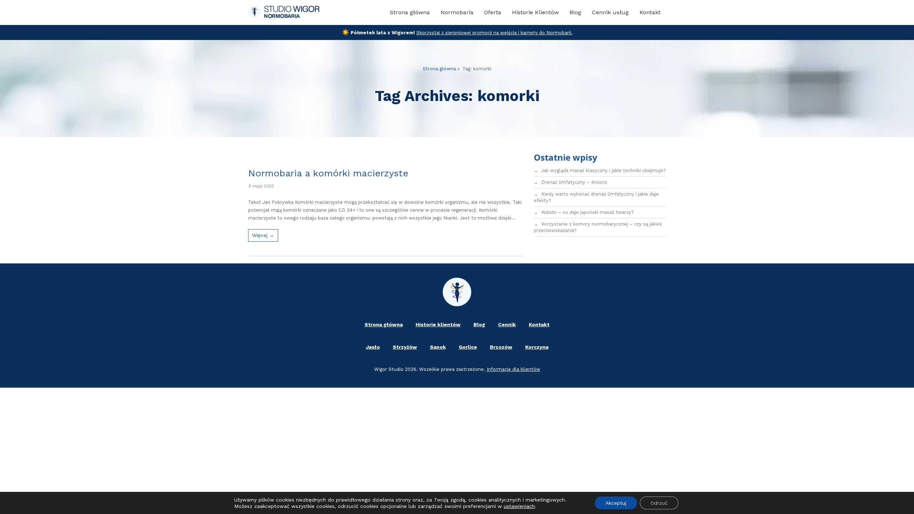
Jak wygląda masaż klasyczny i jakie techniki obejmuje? (603, 170)
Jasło (373, 347)
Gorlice (468, 347)
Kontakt (650, 12)
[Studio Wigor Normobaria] (284, 12)
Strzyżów (405, 347)
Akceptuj (616, 503)
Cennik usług (610, 12)
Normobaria (457, 12)
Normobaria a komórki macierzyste (328, 173)
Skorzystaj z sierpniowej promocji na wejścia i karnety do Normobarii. (494, 32)
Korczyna (536, 347)
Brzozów (501, 347)
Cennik (507, 324)
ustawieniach (519, 506)
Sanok (438, 347)
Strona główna (410, 12)
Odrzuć (659, 503)
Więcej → (263, 235)
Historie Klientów (535, 12)
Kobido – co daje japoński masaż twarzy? (587, 212)
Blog (575, 12)
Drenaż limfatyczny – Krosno (574, 182)
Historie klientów (438, 324)
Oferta (492, 12)
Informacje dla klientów (513, 369)
